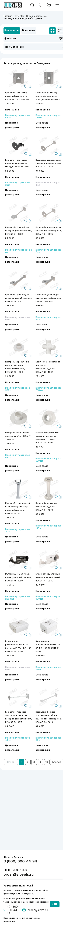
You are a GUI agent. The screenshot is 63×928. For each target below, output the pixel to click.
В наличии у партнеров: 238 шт (48, 389)
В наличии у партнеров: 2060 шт (17, 597)
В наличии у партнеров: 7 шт (48, 251)
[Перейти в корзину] (49, 5)
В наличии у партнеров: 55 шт (48, 318)
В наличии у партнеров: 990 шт (48, 597)
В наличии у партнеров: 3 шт (17, 183)
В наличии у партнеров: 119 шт (48, 116)
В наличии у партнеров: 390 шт (17, 389)
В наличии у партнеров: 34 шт (17, 739)
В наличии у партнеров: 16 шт (48, 668)
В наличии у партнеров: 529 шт (48, 459)
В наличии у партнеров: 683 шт (17, 456)
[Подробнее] (18, 78)
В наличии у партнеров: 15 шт (17, 530)
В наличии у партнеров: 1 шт (18, 251)
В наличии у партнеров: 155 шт (48, 527)
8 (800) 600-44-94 (20, 861)
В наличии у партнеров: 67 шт (17, 116)
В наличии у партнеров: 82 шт (48, 739)
